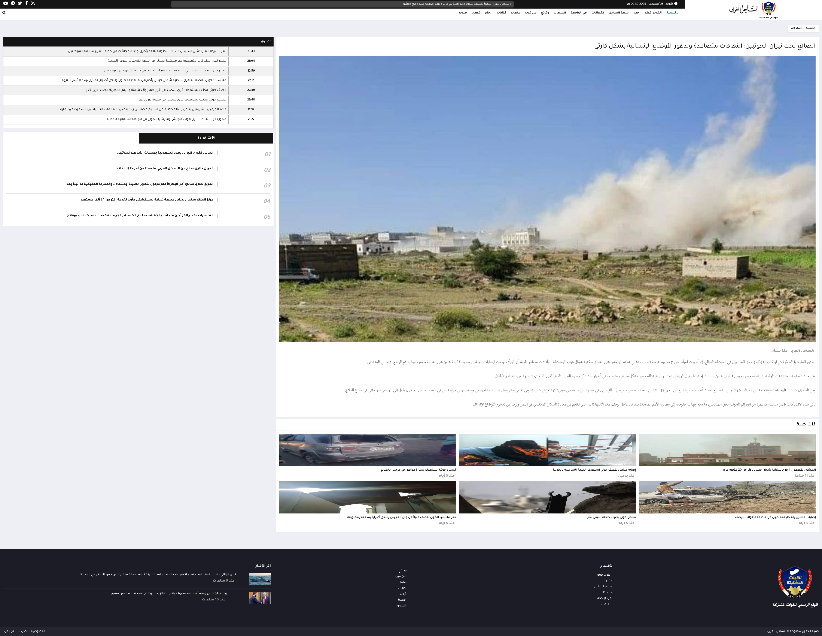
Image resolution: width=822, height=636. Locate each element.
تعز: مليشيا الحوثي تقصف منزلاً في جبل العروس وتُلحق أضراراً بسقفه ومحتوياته (401, 517)
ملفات (515, 13)
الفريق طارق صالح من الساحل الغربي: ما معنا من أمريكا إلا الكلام (164, 169)
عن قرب (531, 13)
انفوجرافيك (653, 13)
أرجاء (488, 13)
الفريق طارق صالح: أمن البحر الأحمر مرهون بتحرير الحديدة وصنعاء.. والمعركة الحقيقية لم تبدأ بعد (139, 184)
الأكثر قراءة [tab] (206, 138)
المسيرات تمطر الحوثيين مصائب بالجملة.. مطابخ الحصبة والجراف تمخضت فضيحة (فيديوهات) (140, 215)
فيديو (463, 13)
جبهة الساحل (619, 13)
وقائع (545, 13)
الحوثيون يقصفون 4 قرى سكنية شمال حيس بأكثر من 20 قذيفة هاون (467, 4)
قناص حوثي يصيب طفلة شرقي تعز (612, 517)
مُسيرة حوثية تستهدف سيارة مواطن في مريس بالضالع (418, 470)
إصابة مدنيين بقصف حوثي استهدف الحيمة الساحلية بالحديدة (594, 470)
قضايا (476, 13)
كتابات (501, 13)
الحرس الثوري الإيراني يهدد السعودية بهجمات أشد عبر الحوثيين (165, 153)
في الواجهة (579, 13)
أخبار (636, 13)
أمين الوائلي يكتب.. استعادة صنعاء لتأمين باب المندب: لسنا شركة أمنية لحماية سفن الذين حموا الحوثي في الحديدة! (158, 574)
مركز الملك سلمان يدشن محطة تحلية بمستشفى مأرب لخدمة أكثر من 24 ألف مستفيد (146, 200)
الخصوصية (38, 631)
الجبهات (560, 13)
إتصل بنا (23, 631)
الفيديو (401, 606)
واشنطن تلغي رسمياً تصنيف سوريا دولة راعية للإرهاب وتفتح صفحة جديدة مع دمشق (169, 593)
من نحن (9, 631)
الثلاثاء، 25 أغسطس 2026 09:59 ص (650, 4)
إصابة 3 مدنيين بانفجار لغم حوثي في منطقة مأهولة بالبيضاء (775, 517)
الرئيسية (672, 13)
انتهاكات (597, 13)
